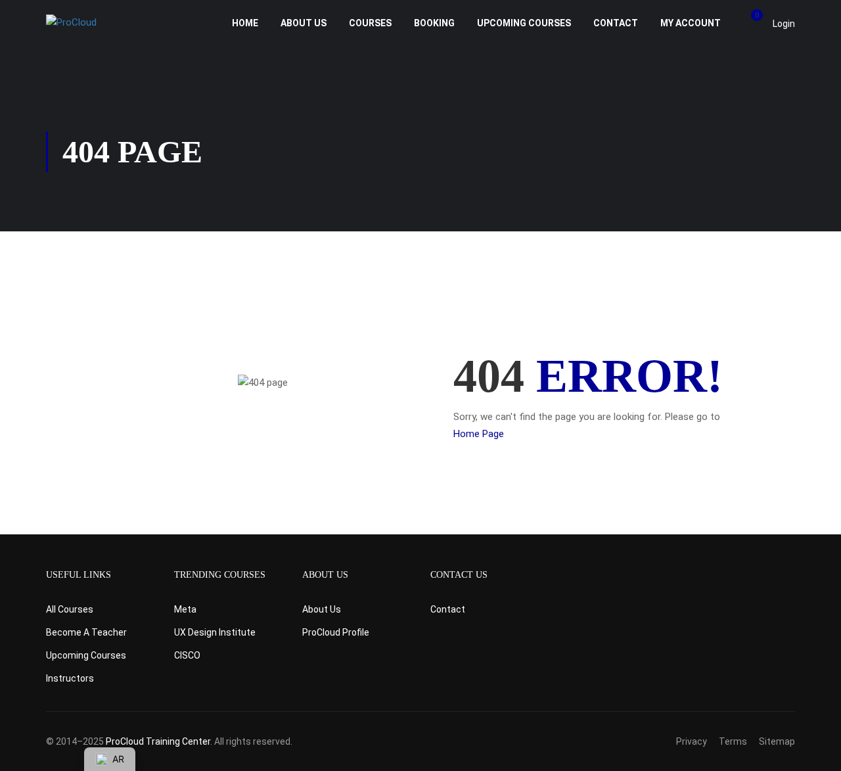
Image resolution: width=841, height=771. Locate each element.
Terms (733, 741)
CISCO (187, 655)
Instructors (70, 678)
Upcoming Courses (524, 23)
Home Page (478, 434)
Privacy (691, 741)
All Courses (69, 609)
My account (690, 23)
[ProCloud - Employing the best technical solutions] (97, 23)
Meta (185, 609)
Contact (615, 23)
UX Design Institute (215, 632)
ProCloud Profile (335, 632)
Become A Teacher (86, 632)
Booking (434, 23)
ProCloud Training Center (158, 741)
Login (784, 23)
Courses (370, 23)
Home (245, 23)
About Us (304, 23)
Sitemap (777, 741)
